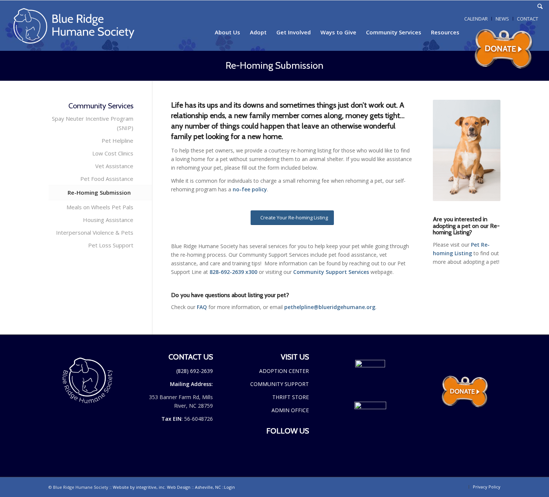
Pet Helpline (117, 140)
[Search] (540, 6)
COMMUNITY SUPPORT (279, 384)
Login (229, 487)
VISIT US (295, 356)
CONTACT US (190, 356)
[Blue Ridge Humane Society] (80, 25)
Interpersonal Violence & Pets (94, 232)
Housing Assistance (108, 219)
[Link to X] (495, 6)
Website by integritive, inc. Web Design (167, 487)
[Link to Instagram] (506, 6)
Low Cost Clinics (112, 153)
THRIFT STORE (290, 397)
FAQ (202, 307)
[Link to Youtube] (528, 6)
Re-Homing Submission (274, 65)
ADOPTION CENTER (284, 370)
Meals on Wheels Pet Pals (99, 207)
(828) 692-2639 (194, 370)
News (502, 18)
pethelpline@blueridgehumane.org (329, 307)
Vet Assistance (114, 166)
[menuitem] (540, 6)
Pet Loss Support (110, 245)
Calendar (476, 18)
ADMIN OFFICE (290, 410)
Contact (527, 18)
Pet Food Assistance (106, 178)
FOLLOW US (287, 430)
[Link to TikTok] (517, 6)
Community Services (100, 105)
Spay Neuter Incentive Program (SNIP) (92, 123)
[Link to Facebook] (484, 6)
